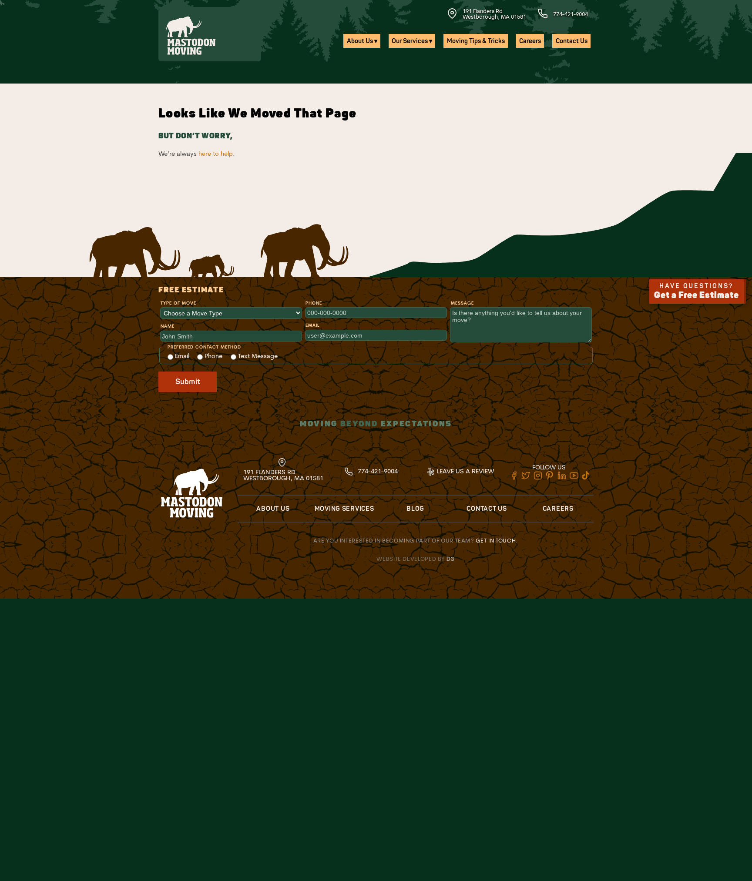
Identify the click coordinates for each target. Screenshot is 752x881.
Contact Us (572, 41)
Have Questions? (696, 291)
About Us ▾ (362, 41)
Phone (314, 303)
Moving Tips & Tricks (476, 41)
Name (168, 326)
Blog (415, 509)
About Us (272, 509)
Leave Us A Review (464, 471)
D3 (450, 558)
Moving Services (344, 509)
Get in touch (496, 540)
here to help (215, 153)
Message (462, 303)
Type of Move (178, 303)
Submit (187, 381)
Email (312, 325)
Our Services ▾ (412, 41)
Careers (530, 41)
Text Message (257, 356)
